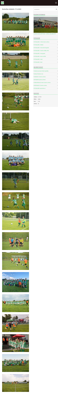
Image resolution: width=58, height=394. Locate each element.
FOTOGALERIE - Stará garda (39, 53)
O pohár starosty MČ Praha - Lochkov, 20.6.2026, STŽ (45, 33)
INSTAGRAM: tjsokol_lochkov (40, 79)
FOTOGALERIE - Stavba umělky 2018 (41, 50)
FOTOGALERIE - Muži (38, 62)
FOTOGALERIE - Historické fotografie (41, 47)
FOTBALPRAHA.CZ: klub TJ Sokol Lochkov (42, 82)
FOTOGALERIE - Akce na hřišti (40, 56)
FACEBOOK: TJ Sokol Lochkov (40, 76)
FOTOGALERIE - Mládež (38, 44)
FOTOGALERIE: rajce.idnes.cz (39, 88)
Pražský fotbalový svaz (38, 73)
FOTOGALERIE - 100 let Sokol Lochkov (41, 42)
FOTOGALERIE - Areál (38, 59)
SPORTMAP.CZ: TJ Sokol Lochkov (40, 85)
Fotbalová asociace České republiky (41, 71)
